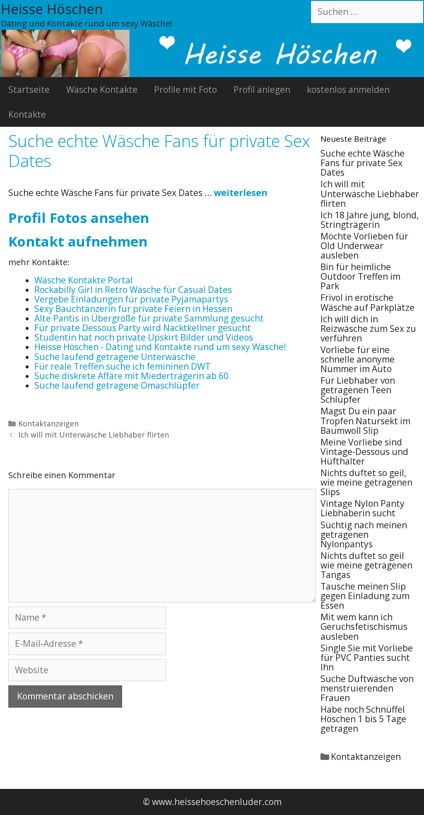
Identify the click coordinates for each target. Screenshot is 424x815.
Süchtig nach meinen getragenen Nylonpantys (363, 534)
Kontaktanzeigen (48, 423)
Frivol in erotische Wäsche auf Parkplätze (367, 302)
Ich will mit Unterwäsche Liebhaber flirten (93, 435)
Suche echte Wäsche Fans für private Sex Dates (362, 163)
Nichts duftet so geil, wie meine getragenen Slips (366, 482)
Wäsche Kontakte (101, 89)
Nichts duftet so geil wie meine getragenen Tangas (366, 565)
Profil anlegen (262, 89)
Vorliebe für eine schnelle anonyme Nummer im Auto (357, 359)
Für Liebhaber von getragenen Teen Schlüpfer (357, 390)
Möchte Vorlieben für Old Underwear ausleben (364, 245)
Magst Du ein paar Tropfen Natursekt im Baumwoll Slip (365, 420)
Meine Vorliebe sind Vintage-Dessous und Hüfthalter (364, 451)
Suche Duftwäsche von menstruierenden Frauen (367, 688)
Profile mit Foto (185, 89)
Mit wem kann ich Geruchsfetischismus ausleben (363, 626)
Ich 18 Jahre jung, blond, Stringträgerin (369, 219)
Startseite (29, 89)
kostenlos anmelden (348, 89)
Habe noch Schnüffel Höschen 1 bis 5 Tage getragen (363, 719)
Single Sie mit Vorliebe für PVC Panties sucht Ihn (366, 657)
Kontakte (27, 114)
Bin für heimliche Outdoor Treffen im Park (360, 276)
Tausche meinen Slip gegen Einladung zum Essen (365, 595)
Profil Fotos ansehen (78, 217)
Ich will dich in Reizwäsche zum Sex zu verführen (368, 328)
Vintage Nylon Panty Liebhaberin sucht (362, 508)
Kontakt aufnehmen (77, 241)
